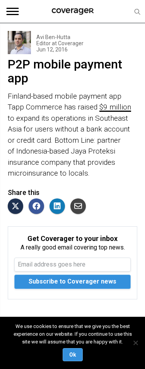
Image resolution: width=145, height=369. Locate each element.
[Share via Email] (80, 206)
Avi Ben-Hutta (53, 37)
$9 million (115, 106)
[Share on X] (17, 206)
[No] (135, 343)
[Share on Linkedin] (59, 206)
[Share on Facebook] (38, 206)
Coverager (70, 43)
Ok (72, 355)
